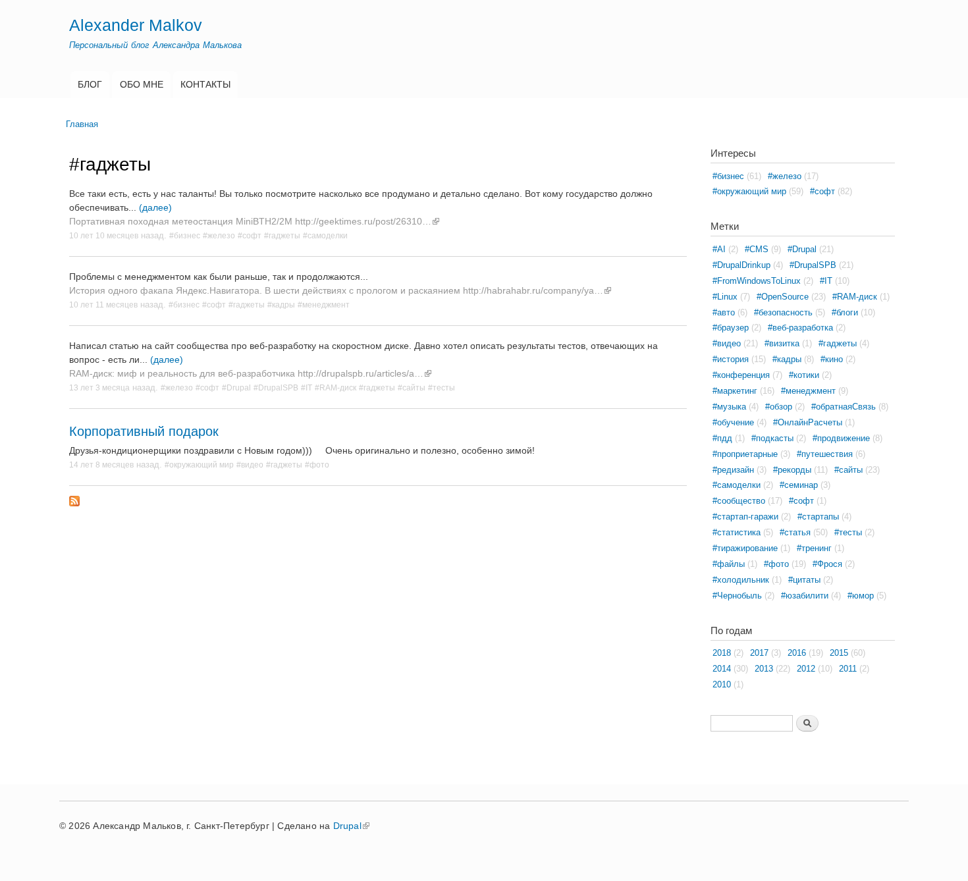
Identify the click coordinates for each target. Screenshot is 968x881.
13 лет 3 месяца (99, 387)
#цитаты (804, 580)
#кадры (281, 304)
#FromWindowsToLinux (757, 281)
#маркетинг (735, 391)
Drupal (347, 825)
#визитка (782, 343)
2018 (722, 653)
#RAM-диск (335, 387)
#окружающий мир (199, 464)
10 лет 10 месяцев (103, 235)
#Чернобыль (737, 596)
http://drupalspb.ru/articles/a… (360, 373)
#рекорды (792, 470)
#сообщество (739, 501)
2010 (722, 684)
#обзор (778, 407)
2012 (806, 669)
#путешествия (825, 454)
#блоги (845, 312)
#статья (795, 532)
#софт (249, 235)
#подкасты (772, 438)
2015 (839, 653)
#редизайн (733, 470)
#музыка (729, 407)
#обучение (733, 422)
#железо (219, 235)
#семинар (799, 485)
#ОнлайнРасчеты (807, 422)
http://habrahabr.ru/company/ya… (533, 290)
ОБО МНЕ (141, 84)
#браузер (731, 328)
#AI (719, 249)
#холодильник (741, 580)
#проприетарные (745, 454)
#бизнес (184, 235)
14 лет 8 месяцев (101, 464)
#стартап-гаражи (745, 516)
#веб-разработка (800, 328)
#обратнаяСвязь (843, 407)
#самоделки (325, 235)
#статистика (737, 532)
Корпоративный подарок (144, 431)
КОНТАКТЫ (205, 84)
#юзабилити (804, 596)
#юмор (860, 596)
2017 (759, 653)
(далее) (155, 207)
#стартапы (818, 516)
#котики (804, 375)
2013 (764, 669)
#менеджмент (324, 304)
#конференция (741, 375)
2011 (848, 669)
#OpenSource (783, 297)
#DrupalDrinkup (741, 265)
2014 (722, 669)
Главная (82, 124)
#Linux (725, 297)
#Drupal (236, 387)
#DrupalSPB (276, 387)
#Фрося (827, 564)
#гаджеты (282, 235)
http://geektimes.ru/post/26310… (363, 221)
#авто (724, 312)
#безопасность (783, 312)
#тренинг (814, 548)
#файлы (729, 564)
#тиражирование (745, 548)
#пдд (722, 438)
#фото (317, 464)
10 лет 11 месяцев (103, 304)
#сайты (411, 387)
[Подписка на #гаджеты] (74, 498)
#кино (831, 359)
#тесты (441, 387)
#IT (306, 387)
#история (731, 359)
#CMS (756, 249)
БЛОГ (90, 84)
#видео (249, 464)
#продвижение (841, 438)
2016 (797, 653)
